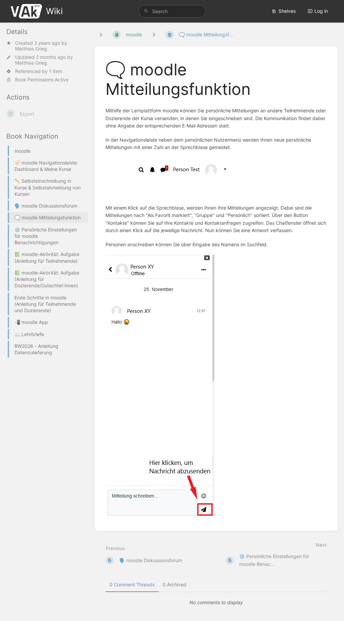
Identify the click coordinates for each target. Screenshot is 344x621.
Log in (321, 11)
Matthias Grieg (31, 48)
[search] (172, 11)
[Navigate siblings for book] (101, 34)
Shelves (287, 11)
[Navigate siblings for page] (154, 34)
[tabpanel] (216, 602)
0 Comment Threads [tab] (132, 584)
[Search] (146, 11)
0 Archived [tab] (174, 584)
